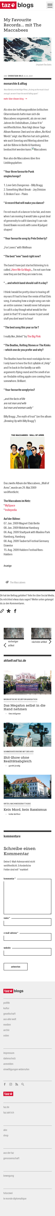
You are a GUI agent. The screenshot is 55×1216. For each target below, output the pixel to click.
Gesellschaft (9, 1013)
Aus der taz (8, 1152)
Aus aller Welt (9, 1019)
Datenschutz (9, 1058)
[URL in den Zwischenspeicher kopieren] (2, 611)
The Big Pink (34, 336)
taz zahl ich (8, 1112)
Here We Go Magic (21, 269)
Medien (7, 1024)
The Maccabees (17, 582)
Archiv (6, 1030)
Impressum (8, 1052)
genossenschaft (11, 1158)
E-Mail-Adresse (11, 933)
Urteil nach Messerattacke (17, 803)
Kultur (6, 1008)
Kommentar (10, 878)
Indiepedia (11, 510)
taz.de (6, 1107)
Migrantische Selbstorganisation (20, 699)
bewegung (8, 1175)
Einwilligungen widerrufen (16, 1069)
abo (5, 1129)
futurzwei (8, 1193)
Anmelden (8, 1063)
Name (7, 918)
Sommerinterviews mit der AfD (18, 751)
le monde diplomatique (14, 1198)
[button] (9, 611)
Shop (5, 1135)
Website (7, 948)
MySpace (10, 505)
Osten (6, 1035)
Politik (6, 1002)
